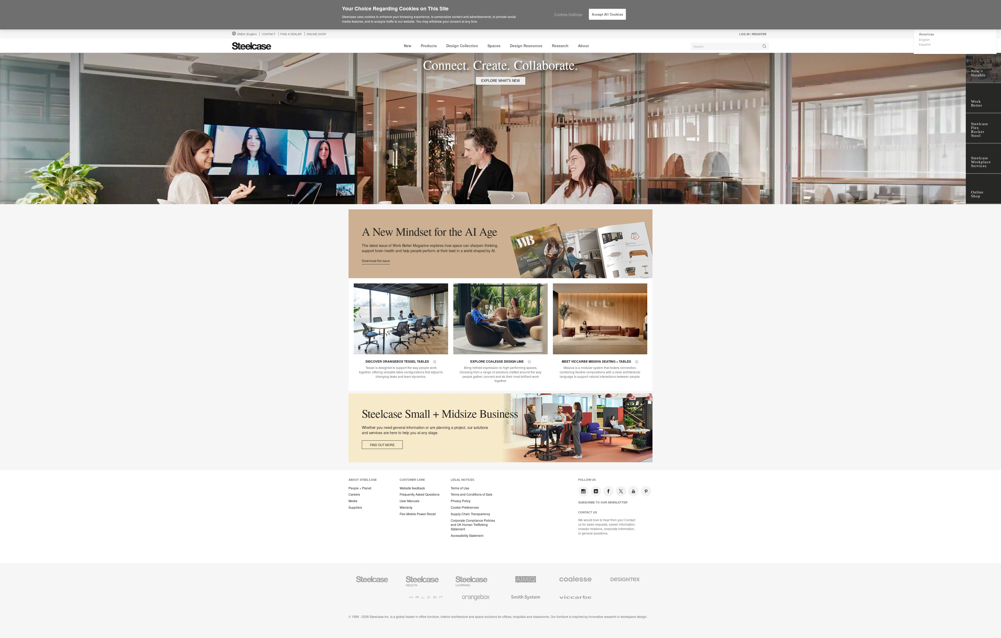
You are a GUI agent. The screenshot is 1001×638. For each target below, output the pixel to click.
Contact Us (587, 512)
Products (429, 45)
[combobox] (730, 46)
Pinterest (646, 491)
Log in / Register (752, 34)
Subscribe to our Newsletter (602, 502)
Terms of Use (460, 488)
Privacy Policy (461, 501)
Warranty (406, 507)
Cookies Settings (568, 14)
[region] (500, 15)
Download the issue (376, 260)
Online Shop (316, 34)
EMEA (247, 34)
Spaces (493, 45)
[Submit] (764, 46)
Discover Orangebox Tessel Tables (397, 361)
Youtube (633, 491)
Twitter (621, 491)
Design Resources (526, 45)
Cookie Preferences (465, 507)
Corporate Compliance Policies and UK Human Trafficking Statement (473, 524)
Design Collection (462, 45)
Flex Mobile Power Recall (418, 514)
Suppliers (355, 507)
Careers (354, 494)
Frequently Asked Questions (420, 494)
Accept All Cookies (607, 14)
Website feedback (412, 488)
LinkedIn (596, 491)
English (924, 39)
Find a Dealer (291, 34)
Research (560, 45)
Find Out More (382, 444)
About (583, 45)
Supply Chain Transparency (470, 514)
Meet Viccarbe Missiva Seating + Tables (596, 361)
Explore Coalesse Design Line (497, 361)
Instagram (583, 491)
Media (353, 501)
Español (925, 44)
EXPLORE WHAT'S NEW (500, 81)
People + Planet (360, 488)
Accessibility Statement (467, 535)
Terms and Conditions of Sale (471, 494)
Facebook (608, 491)
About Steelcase (363, 479)
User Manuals (409, 501)
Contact (269, 34)
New (407, 45)
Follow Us (587, 479)
